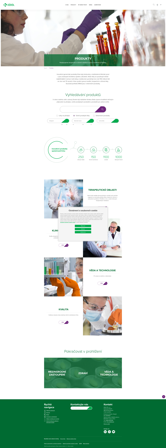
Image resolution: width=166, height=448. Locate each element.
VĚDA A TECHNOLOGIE (109, 373)
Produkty (73, 5)
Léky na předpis (64, 115)
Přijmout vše (83, 225)
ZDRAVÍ (83, 373)
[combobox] (58, 121)
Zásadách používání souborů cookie (67, 222)
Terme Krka (62, 438)
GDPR (80, 443)
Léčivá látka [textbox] (101, 121)
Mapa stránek (86, 443)
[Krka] (9, 4)
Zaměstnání (97, 5)
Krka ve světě (107, 424)
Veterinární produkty (103, 115)
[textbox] (81, 408)
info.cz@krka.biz (110, 422)
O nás (67, 5)
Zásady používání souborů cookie (70, 443)
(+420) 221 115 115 (109, 420)
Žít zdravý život (82, 5)
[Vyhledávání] (154, 5)
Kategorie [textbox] (51, 121)
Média (90, 5)
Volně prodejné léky (83, 115)
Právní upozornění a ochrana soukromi (52, 443)
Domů (45, 68)
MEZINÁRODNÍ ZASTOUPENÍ (57, 373)
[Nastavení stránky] (160, 5)
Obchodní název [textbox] (78, 121)
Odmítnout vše (83, 232)
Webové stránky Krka (71, 438)
